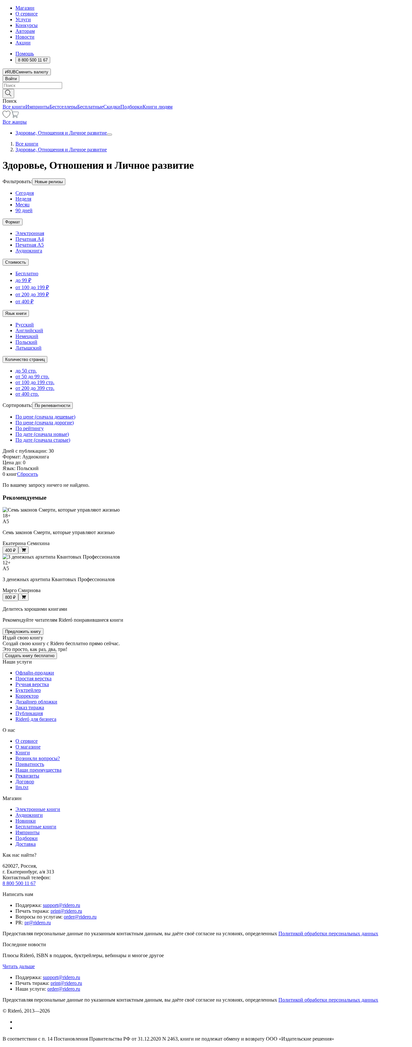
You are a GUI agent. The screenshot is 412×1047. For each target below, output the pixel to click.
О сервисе (26, 13)
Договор (24, 781)
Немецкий (26, 336)
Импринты (37, 106)
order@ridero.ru (80, 917)
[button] (206, 93)
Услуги (23, 19)
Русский (24, 324)
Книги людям (158, 106)
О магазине (28, 747)
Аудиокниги (29, 815)
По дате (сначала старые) (42, 440)
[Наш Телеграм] (18, 1028)
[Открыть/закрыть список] (109, 135)
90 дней (24, 210)
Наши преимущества (38, 770)
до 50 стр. (26, 370)
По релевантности (52, 405)
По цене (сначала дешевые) (45, 417)
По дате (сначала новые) (42, 434)
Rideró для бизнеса (35, 719)
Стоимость (15, 262)
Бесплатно (26, 273)
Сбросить (27, 474)
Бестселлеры (63, 106)
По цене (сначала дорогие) (44, 422)
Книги (22, 752)
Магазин (24, 8)
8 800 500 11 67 (19, 883)
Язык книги (15, 313)
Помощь (24, 53)
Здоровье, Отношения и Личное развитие (61, 133)
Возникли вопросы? (37, 758)
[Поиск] (8, 93)
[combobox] (206, 85)
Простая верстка (33, 678)
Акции (23, 42)
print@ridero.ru (66, 911)
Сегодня (24, 193)
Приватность (29, 764)
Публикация (29, 713)
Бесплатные (90, 106)
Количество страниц (25, 359)
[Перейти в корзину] (14, 116)
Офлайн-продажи (34, 672)
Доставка (25, 844)
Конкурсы (26, 25)
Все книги (14, 106)
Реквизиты (27, 775)
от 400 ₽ (24, 301)
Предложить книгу (23, 631)
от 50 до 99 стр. (32, 376)
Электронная (29, 233)
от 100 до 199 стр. (34, 382)
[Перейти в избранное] (6, 116)
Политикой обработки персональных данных (328, 933)
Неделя (23, 199)
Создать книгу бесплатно (29, 655)
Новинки (25, 821)
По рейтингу (29, 428)
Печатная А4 (29, 239)
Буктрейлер (28, 690)
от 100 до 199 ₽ (32, 287)
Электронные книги (37, 809)
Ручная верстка (32, 684)
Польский (26, 342)
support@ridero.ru (61, 905)
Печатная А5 (29, 245)
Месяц (22, 204)
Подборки (131, 106)
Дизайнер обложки (36, 701)
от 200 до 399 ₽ (32, 294)
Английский (29, 330)
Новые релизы (49, 181)
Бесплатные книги (35, 826)
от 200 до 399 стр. (34, 388)
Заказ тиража (29, 707)
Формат (12, 222)
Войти (11, 78)
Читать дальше (19, 966)
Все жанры (15, 122)
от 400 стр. (27, 394)
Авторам (25, 31)
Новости (24, 37)
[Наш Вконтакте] (18, 1021)
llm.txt (21, 787)
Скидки (111, 106)
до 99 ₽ (23, 280)
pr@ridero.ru (37, 922)
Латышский (28, 348)
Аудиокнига (28, 250)
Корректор (27, 696)
